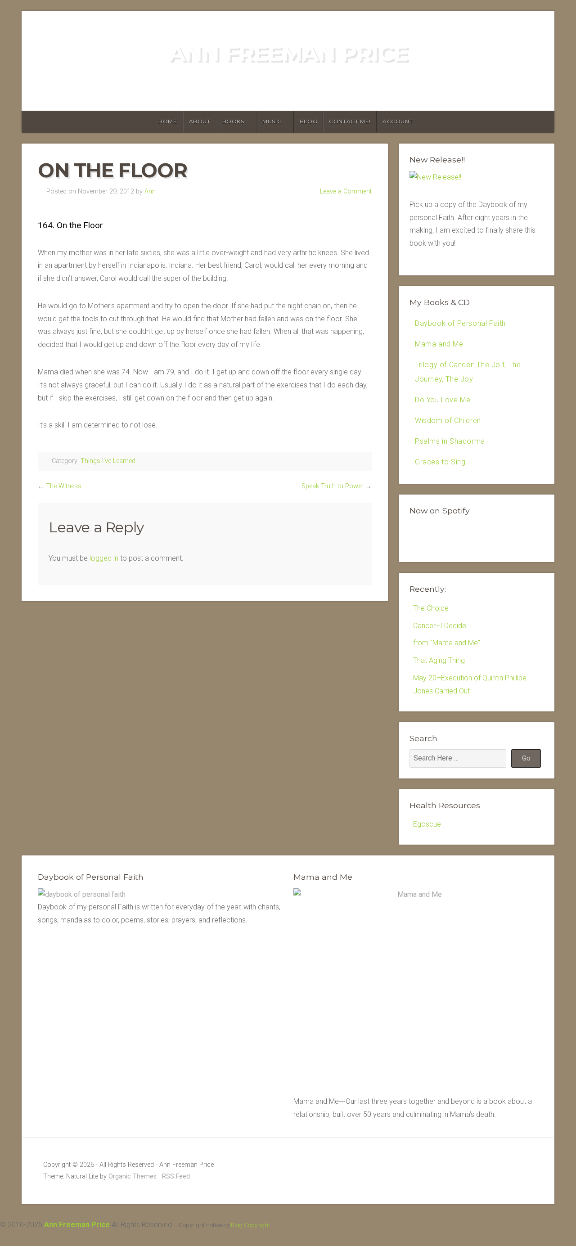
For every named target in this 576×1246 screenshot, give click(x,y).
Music (271, 121)
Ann (150, 191)
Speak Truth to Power (333, 486)
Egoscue (427, 824)
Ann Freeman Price (288, 53)
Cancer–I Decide (439, 625)
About (200, 121)
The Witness (63, 486)
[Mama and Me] (415, 990)
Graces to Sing (440, 462)
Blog (308, 121)
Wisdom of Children (448, 420)
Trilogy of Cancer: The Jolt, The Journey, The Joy (468, 371)
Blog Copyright (250, 1225)
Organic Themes (132, 1176)
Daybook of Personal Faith (460, 323)
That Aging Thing (439, 660)
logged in (104, 558)
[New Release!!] (435, 177)
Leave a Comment (346, 191)
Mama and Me (439, 344)
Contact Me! (350, 121)
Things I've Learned (108, 461)
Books (233, 121)
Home (167, 121)
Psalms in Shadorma (450, 441)
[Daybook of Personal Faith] (82, 894)
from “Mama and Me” (446, 643)
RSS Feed (176, 1176)
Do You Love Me (442, 400)
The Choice (431, 608)
